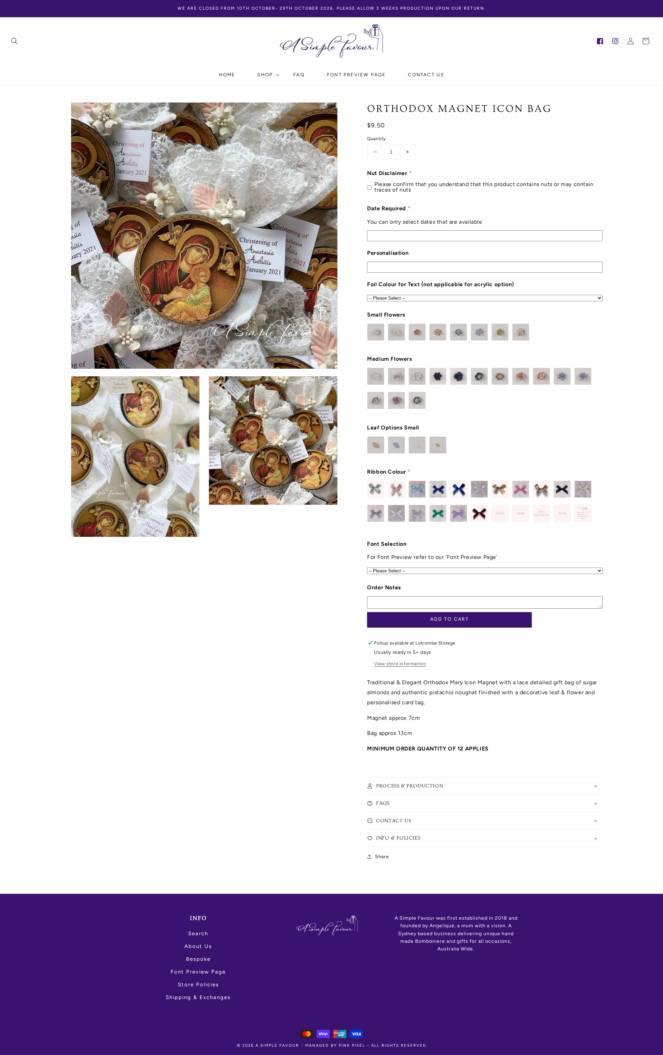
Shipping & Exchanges (198, 997)
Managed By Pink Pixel (335, 1045)
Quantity (376, 138)
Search (198, 933)
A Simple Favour (277, 1045)
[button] (14, 41)
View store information (400, 663)
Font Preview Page (198, 972)
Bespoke (198, 959)
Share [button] (382, 857)
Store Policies (198, 984)
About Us (198, 946)
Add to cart (449, 619)
